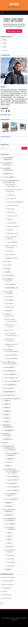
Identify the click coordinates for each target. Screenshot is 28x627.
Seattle (9, 346)
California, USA (9, 319)
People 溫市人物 (8, 388)
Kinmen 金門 (9, 296)
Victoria (9, 230)
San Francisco (11, 321)
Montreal (9, 247)
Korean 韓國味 (11, 483)
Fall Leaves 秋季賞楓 (9, 374)
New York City (11, 335)
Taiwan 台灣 (7, 291)
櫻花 (8, 543)
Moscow (8, 280)
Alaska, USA (9, 316)
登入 (2, 603)
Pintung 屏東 (9, 300)
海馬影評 (6, 418)
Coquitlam (10, 195)
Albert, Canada (9, 184)
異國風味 (8, 502)
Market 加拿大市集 (8, 509)
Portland (9, 340)
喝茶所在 (8, 465)
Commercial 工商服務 (7, 177)
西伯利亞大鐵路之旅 (11, 287)
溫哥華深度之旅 (8, 173)
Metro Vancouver (7, 598)
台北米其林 (6, 435)
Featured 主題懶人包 (7, 362)
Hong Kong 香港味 (12, 476)
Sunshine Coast (11, 216)
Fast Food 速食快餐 (10, 499)
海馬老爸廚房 (5, 425)
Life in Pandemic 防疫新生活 (11, 381)
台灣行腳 (8, 310)
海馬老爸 (3, 86)
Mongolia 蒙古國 (8, 275)
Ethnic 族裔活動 (10, 523)
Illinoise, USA (9, 324)
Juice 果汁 (8, 462)
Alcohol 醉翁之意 (10, 450)
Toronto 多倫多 (11, 242)
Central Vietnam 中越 (11, 351)
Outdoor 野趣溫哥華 (9, 384)
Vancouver (10, 223)
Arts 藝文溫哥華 (6, 163)
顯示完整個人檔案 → (6, 114)
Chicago (9, 326)
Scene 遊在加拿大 (8, 518)
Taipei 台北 (8, 307)
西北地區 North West (11, 258)
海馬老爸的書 (7, 159)
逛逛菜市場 (8, 515)
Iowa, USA (8, 330)
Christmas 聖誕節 (8, 367)
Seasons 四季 (9, 550)
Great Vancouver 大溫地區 (14, 202)
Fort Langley (10, 198)
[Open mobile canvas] (2, 12)
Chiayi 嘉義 (8, 293)
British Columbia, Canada (12, 189)
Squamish (9, 212)
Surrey (9, 219)
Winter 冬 (9, 566)
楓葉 (8, 539)
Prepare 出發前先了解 (7, 395)
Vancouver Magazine (8, 581)
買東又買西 (8, 511)
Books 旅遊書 (5, 168)
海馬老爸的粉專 (5, 136)
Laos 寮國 (6, 272)
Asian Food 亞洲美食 (11, 471)
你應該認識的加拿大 (9, 391)
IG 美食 (4, 43)
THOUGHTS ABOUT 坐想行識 (9, 398)
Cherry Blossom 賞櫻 (9, 363)
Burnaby (9, 191)
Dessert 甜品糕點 (10, 493)
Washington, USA (10, 344)
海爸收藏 (6, 411)
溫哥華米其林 (7, 439)
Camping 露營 (9, 520)
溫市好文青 (6, 164)
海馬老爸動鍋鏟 (8, 430)
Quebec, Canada (10, 245)
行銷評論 (6, 421)
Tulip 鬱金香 (10, 529)
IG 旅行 (4, 47)
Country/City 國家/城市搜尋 (9, 180)
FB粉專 (4, 40)
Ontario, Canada (10, 236)
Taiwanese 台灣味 (11, 486)
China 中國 (6, 261)
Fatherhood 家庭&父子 (9, 377)
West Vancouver (11, 233)
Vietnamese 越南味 (12, 490)
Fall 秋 (9, 552)
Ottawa (9, 238)
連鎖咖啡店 (10, 458)
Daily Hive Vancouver (8, 584)
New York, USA (10, 333)
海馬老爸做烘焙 (8, 426)
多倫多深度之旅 (8, 170)
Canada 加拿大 (8, 182)
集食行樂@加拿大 (6, 446)
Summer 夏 (10, 562)
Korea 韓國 (6, 268)
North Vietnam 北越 (11, 355)
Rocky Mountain (11, 186)
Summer (9, 559)
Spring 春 (9, 555)
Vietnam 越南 (7, 349)
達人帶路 (4, 442)
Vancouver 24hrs (7, 594)
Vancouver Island (11, 226)
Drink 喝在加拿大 (8, 448)
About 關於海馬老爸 (7, 157)
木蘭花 (9, 532)
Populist (5, 591)
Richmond (10, 209)
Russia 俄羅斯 (7, 279)
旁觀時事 (6, 407)
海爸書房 (6, 414)
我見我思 (6, 404)
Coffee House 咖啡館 (11, 453)
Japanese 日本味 (11, 480)
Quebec (9, 251)
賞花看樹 (8, 569)
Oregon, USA (9, 339)
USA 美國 (6, 314)
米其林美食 (5, 433)
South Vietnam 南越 (11, 358)
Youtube (5, 50)
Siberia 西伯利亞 (10, 284)
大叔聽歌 (6, 400)
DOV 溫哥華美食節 (8, 370)
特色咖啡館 (10, 455)
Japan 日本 (7, 265)
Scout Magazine (7, 587)
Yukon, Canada (10, 254)
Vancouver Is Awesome (9, 577)
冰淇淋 (9, 495)
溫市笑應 (14, 4)
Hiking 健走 (8, 546)
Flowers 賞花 (9, 527)
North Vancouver (11, 205)
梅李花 (9, 536)
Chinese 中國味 (11, 473)
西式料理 (8, 506)
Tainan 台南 (9, 303)
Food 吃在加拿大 (8, 469)
